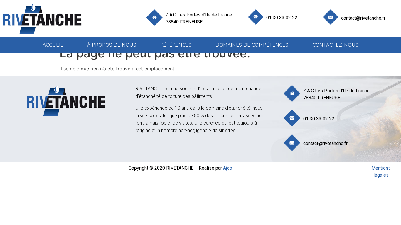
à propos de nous (111, 45)
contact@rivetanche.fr (363, 18)
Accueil (53, 45)
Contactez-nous (335, 45)
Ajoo (227, 168)
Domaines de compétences (251, 45)
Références (175, 45)
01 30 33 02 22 (281, 18)
